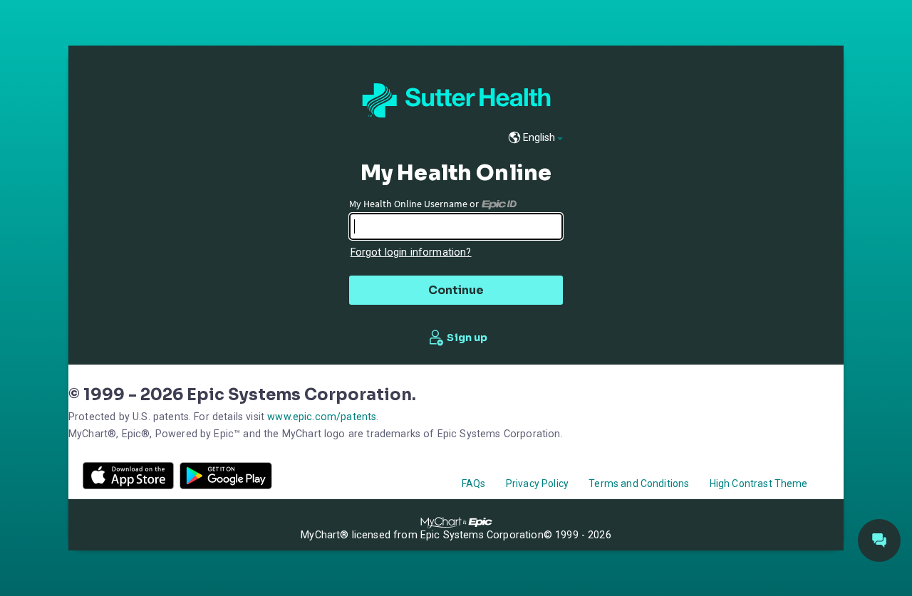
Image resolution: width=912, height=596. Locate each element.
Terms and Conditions (639, 483)
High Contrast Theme (759, 483)
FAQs (474, 483)
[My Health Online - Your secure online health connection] (456, 100)
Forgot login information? (411, 252)
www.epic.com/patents (321, 416)
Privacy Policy (537, 483)
